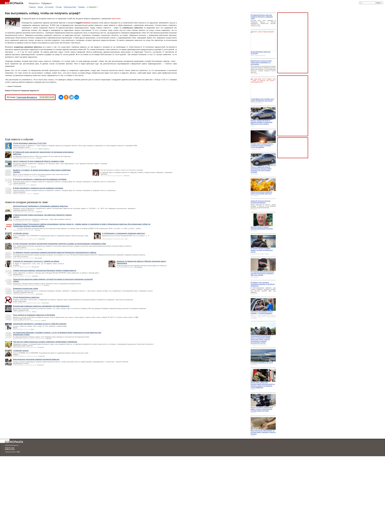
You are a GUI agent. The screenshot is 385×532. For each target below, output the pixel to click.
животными (116, 19)
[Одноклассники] (66, 97)
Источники (49, 7)
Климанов (86, 23)
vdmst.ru (11, 28)
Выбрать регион (10, 449)
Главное (32, 7)
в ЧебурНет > (92, 7)
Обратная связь (9, 448)
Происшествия (70, 7)
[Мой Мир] (76, 97)
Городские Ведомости (27, 97)
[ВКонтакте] (61, 97)
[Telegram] (71, 97)
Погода (59, 7)
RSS (18, 452)
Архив (40, 7)
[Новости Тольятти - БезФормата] (12, 2)
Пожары (81, 7)
